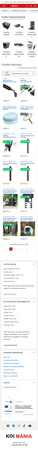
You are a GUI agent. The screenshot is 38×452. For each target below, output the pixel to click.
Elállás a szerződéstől (11, 376)
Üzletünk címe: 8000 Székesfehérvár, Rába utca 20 (20, 2)
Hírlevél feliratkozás (10, 387)
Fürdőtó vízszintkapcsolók (8, 79)
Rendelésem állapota (10, 373)
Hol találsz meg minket (11, 360)
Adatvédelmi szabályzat (11, 363)
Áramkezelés (6, 133)
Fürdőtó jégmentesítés (9, 106)
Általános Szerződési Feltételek (14, 366)
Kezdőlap (5, 10)
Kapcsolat (7, 357)
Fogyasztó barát (9, 370)
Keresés (27, 6)
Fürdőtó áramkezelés (9, 134)
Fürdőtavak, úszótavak (19, 10)
